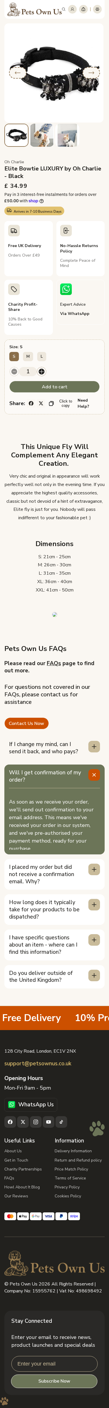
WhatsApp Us (36, 1104)
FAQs (54, 663)
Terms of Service (70, 1178)
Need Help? (83, 403)
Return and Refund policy (78, 1160)
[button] (64, 9)
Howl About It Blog (22, 1187)
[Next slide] (91, 73)
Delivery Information (73, 1151)
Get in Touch (16, 1160)
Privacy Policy (67, 1187)
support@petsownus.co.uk (37, 1063)
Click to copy (65, 403)
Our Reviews (16, 1196)
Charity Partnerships (23, 1169)
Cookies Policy (68, 1196)
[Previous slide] (17, 73)
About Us (13, 1151)
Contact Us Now (26, 723)
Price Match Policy (71, 1169)
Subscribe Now (54, 1381)
